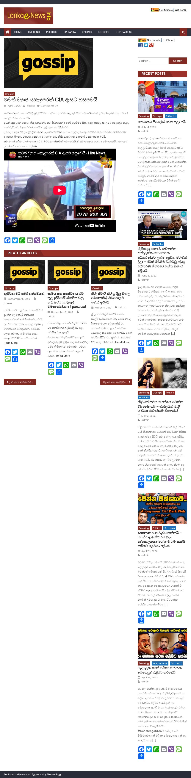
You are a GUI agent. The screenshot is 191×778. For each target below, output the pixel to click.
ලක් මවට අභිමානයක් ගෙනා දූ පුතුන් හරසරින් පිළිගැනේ (22, 382)
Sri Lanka (70, 32)
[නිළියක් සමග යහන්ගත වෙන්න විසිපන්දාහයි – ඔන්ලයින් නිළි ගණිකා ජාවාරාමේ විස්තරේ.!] (162, 373)
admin (31, 106)
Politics (51, 32)
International (160, 663)
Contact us (123, 32)
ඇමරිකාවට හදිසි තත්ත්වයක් (24, 293)
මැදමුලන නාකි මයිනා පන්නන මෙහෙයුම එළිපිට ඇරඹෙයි (160, 670)
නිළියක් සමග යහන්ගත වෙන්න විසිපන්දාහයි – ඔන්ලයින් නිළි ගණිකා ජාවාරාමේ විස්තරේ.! (160, 406)
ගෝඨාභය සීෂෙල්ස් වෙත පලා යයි (162, 122)
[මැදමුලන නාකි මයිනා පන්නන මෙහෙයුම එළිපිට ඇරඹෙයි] (162, 643)
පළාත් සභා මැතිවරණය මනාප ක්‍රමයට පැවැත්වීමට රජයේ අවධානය (117, 382)
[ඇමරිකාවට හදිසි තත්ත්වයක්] (24, 272)
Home (18, 32)
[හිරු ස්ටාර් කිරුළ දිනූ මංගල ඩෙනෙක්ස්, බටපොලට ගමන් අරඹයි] (111, 272)
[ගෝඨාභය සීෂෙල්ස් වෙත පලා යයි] (162, 96)
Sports (87, 32)
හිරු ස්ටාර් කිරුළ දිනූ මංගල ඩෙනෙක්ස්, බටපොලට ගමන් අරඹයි (110, 297)
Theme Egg (54, 774)
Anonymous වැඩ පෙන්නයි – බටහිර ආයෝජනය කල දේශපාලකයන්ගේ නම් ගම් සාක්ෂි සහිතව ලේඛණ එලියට (161, 539)
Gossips (103, 32)
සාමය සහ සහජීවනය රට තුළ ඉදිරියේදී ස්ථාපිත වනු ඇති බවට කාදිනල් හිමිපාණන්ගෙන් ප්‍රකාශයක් (67, 300)
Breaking (34, 32)
